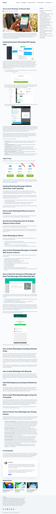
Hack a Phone (15, 11)
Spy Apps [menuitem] (18, 2)
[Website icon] (10, 474)
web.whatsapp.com (10, 300)
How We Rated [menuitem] (48, 2)
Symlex (5, 2)
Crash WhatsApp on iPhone (44, 20)
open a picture (19, 354)
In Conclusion (42, 38)
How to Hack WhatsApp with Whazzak (46, 30)
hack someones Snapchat (23, 151)
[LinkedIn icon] (9, 474)
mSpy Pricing (43, 12)
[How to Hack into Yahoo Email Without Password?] (8, 485)
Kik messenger (18, 152)
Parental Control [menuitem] (31, 2)
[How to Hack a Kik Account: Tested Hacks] (20, 485)
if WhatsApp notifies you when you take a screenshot (22, 308)
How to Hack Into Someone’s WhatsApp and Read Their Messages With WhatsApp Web (46, 25)
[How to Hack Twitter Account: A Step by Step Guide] (32, 485)
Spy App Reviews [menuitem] (40, 2)
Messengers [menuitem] (23, 2)
